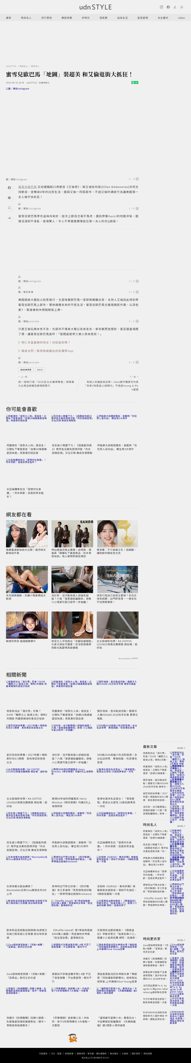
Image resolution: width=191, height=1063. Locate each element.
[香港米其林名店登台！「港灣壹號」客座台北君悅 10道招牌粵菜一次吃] (118, 782)
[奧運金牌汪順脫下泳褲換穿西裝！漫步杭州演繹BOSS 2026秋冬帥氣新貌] (177, 975)
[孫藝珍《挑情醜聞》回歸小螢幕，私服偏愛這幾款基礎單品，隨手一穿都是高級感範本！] (27, 1001)
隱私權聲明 (101, 1053)
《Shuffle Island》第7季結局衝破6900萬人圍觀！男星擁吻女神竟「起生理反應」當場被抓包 (72, 933)
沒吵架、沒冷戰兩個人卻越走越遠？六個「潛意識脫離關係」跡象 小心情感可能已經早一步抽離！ (71, 599)
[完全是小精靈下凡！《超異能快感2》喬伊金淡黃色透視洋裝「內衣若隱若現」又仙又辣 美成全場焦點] (72, 429)
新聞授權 (69, 1053)
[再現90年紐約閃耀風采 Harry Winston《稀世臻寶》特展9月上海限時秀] (72, 782)
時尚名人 (26, 17)
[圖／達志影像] (78, 287)
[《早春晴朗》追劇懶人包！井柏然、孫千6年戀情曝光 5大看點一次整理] (72, 1001)
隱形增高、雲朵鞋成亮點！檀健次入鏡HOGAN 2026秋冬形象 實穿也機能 (117, 714)
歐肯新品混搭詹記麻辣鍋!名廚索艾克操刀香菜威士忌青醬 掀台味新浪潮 (27, 933)
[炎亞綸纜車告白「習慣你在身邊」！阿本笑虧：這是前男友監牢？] (27, 473)
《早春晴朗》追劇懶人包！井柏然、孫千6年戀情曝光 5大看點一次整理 (71, 1021)
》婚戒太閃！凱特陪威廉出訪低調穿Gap (46, 351)
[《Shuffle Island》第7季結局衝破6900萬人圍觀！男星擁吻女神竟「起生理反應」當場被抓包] (72, 914)
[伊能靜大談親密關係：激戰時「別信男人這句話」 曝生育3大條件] (118, 429)
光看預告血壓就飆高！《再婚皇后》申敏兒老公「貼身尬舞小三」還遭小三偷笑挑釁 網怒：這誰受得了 (117, 935)
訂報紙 (125, 1053)
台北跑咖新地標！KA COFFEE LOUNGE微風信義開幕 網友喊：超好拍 (117, 644)
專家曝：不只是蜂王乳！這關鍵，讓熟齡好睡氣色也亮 (117, 551)
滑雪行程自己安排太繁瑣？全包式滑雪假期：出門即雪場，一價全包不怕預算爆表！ (117, 599)
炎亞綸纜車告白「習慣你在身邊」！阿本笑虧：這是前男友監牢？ (25, 492)
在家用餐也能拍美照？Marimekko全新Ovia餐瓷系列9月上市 (27, 890)
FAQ (53, 1053)
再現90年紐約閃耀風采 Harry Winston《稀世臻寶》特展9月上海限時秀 (71, 802)
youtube (33, 321)
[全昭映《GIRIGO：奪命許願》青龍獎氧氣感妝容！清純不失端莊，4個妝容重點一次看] (118, 870)
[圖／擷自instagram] (72, 131)
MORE (180, 748)
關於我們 (136, 1053)
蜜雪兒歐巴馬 (25, 369)
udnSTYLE (11, 66)
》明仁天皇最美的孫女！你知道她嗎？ (44, 342)
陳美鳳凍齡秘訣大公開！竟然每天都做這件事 (26, 551)
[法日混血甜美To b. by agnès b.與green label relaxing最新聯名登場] (177, 989)
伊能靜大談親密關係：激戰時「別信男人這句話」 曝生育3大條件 (117, 447)
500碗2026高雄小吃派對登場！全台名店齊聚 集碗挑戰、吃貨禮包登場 (117, 758)
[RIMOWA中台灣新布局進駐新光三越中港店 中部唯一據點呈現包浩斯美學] (177, 1016)
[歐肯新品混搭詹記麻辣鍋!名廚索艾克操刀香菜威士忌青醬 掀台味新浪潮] (27, 914)
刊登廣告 (43, 1053)
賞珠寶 (104, 17)
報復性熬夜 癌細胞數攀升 (21, 641)
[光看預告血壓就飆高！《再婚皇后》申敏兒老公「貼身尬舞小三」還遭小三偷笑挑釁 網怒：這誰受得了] (118, 914)
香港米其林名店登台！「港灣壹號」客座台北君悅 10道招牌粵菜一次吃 (116, 802)
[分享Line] (9, 197)
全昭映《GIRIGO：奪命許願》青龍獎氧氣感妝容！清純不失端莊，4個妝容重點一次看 (117, 890)
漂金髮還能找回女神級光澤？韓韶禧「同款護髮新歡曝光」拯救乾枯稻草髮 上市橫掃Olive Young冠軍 (117, 977)
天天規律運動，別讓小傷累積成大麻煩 (26, 597)
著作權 (91, 1053)
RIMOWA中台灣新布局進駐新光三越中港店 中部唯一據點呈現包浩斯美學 (155, 1017)
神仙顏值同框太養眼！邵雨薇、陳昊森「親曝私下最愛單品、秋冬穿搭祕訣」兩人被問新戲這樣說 (71, 553)
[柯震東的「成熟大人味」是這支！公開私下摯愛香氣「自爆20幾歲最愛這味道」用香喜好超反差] (27, 429)
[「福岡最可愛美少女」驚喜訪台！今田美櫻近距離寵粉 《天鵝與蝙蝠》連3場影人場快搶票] (118, 1001)
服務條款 (81, 1053)
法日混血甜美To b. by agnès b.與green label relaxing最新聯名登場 (155, 989)
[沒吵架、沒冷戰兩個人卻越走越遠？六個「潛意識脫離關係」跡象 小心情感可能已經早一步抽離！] (72, 738)
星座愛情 (142, 17)
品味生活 (122, 17)
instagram (21, 179)
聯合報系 (114, 1053)
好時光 (86, 17)
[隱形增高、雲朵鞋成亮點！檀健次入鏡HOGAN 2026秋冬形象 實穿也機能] (118, 694)
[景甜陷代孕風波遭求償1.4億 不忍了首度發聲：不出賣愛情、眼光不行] (72, 957)
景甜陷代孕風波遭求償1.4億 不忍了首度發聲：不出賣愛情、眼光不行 (72, 977)
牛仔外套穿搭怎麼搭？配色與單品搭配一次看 (155, 1000)
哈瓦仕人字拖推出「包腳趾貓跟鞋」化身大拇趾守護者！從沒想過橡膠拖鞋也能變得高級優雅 (72, 644)
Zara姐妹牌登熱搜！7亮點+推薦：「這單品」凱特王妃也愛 (27, 975)
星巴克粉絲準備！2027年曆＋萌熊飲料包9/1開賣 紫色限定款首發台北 (27, 758)
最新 (8, 17)
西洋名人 (35, 66)
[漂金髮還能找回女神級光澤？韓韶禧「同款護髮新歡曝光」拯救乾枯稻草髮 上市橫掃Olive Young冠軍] (118, 957)
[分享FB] (9, 187)
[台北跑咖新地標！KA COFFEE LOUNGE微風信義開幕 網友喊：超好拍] (27, 782)
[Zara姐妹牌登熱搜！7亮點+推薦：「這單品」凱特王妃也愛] (27, 957)
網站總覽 (148, 1053)
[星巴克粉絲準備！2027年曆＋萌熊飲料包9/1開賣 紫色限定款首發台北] (27, 738)
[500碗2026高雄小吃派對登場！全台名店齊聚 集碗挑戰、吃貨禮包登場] (118, 738)
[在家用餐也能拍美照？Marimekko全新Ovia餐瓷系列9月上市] (27, 870)
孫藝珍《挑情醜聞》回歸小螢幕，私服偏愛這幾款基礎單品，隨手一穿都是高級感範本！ (26, 1021)
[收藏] (9, 207)
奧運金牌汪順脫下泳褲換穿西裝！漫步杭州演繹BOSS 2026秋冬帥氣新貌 (155, 977)
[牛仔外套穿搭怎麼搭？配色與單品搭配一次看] (177, 1002)
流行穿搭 (46, 17)
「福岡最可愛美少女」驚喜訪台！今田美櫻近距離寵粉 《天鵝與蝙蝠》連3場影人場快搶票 (117, 1021)
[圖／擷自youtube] (78, 317)
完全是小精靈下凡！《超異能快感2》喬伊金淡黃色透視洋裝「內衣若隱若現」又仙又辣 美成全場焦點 (72, 449)
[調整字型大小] (9, 218)
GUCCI (40, 369)
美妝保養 (67, 17)
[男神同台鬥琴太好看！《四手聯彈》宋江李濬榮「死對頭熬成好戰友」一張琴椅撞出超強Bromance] (72, 870)
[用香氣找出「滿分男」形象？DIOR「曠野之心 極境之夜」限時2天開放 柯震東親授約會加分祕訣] (27, 694)
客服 (59, 1053)
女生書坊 (163, 17)
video (181, 17)
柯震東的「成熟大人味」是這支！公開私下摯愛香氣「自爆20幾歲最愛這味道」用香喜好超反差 (27, 449)
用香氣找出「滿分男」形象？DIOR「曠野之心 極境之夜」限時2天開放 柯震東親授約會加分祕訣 (27, 714)
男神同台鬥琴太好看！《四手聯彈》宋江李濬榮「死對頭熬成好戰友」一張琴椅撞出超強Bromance (72, 890)
